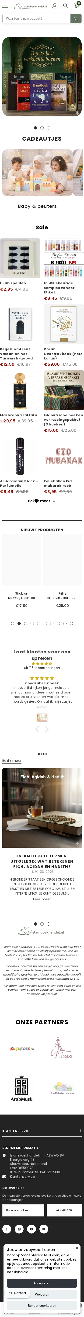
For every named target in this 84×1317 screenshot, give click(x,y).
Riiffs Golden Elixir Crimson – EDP (21, 598)
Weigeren (42, 1294)
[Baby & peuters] (37, 172)
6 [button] (45, 623)
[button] (38, 729)
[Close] (77, 1247)
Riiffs (21, 593)
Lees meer (42, 899)
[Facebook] (6, 1229)
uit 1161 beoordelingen (42, 667)
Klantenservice (22, 1176)
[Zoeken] (65, 6)
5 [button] (38, 623)
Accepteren (42, 1283)
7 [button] (51, 623)
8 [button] (58, 623)
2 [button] (42, 127)
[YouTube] (43, 1229)
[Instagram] (19, 1229)
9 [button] (64, 623)
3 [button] (48, 127)
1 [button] (35, 127)
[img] (42, 664)
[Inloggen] (54, 5)
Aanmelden (64, 1210)
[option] (42, 78)
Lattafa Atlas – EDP (62, 598)
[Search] (75, 18)
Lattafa (62, 593)
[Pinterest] (31, 1229)
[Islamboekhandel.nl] (42, 76)
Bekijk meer (42, 501)
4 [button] (32, 623)
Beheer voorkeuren (42, 1305)
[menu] (5, 6)
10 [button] (71, 623)
